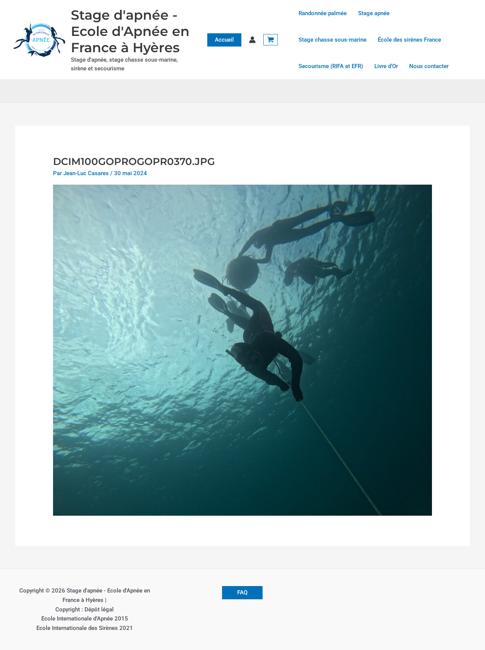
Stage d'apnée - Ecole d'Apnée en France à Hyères (130, 31)
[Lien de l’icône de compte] (252, 39)
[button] (224, 40)
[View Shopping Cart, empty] (270, 39)
